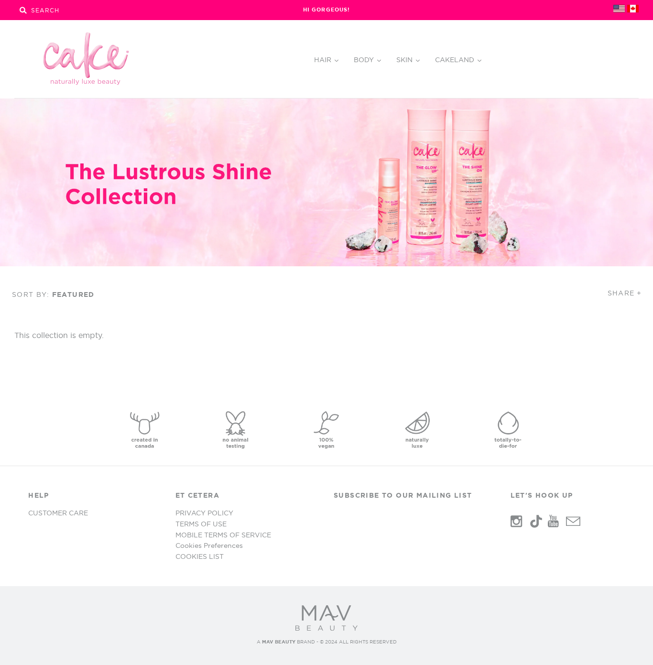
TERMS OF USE (201, 524)
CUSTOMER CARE (58, 513)
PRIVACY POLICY (204, 513)
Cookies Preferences (209, 545)
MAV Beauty (278, 641)
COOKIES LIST (199, 556)
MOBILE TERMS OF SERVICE (223, 535)
